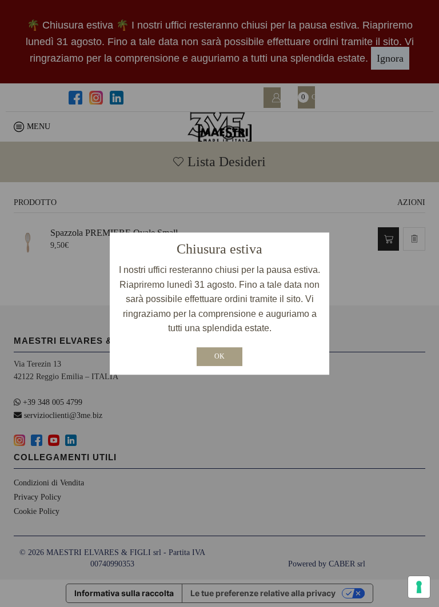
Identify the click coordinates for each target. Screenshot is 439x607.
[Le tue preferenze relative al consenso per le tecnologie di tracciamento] (419, 587)
